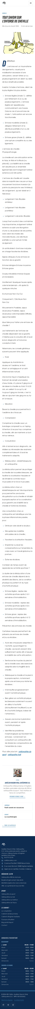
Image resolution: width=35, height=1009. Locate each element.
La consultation (6, 911)
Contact (4, 925)
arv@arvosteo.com (10, 860)
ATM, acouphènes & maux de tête (12, 886)
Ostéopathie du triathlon (9, 900)
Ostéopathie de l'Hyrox (9, 903)
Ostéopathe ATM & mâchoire (11, 877)
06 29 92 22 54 (8, 857)
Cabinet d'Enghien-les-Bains (10, 916)
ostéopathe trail (14, 755)
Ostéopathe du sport (8, 894)
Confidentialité (19, 1000)
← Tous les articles (9, 825)
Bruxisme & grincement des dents (12, 880)
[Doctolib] (3, 1005)
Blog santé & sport (7, 922)
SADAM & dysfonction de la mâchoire (13, 883)
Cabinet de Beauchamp (9, 914)
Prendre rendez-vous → (17, 796)
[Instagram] (8, 1005)
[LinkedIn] (13, 1005)
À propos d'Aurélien (7, 919)
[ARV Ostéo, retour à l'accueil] (4, 3)
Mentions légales (7, 1000)
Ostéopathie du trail (8, 897)
